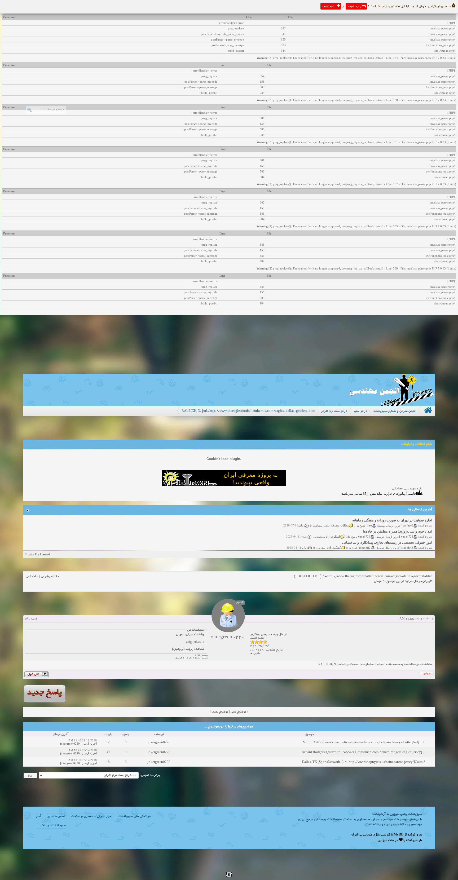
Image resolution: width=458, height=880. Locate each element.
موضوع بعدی (220, 712)
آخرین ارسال (89, 743)
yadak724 (407, 530)
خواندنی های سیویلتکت (134, 816)
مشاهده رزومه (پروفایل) (188, 649)
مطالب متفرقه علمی (336, 518)
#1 (26, 619)
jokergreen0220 (159, 742)
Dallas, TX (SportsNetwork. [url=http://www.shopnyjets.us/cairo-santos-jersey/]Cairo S (363, 762)
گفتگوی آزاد (333, 530)
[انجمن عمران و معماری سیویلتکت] (391, 404)
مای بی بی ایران (361, 835)
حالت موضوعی (50, 576)
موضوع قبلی (238, 712)
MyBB (398, 835)
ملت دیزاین (386, 840)
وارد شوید (354, 6)
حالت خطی (32, 576)
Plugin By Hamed (37, 554)
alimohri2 (407, 541)
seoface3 (408, 518)
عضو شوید (329, 6)
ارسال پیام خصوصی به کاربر (268, 634)
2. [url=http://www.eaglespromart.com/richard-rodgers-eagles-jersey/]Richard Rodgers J (363, 752)
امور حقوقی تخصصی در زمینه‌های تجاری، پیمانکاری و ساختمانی (387, 536)
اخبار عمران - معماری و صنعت (91, 816)
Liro (369, 518)
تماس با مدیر (56, 816)
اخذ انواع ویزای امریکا (417, 547)
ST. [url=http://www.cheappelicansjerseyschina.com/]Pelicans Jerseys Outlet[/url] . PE (364, 742)
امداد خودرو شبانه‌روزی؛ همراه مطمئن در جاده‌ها (398, 525)
